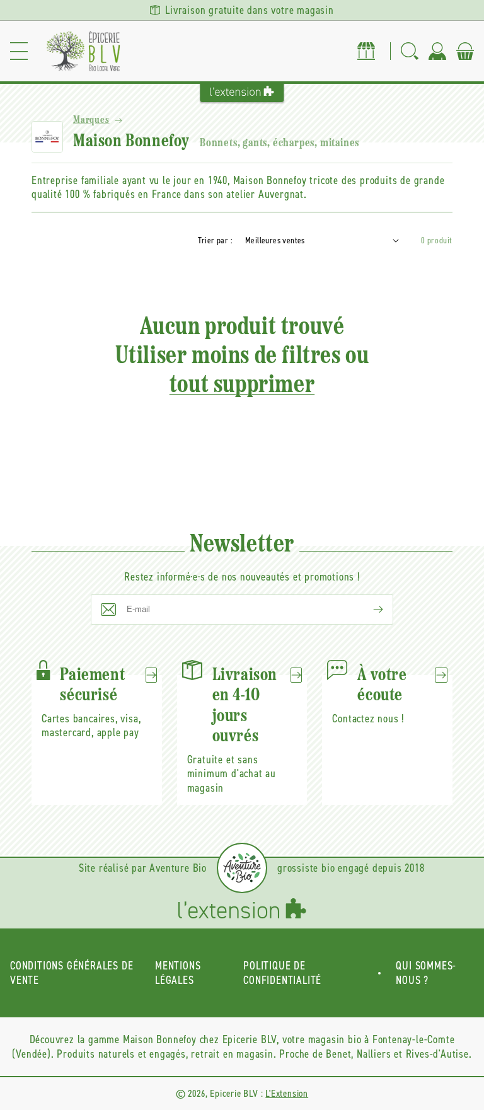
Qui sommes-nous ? (426, 973)
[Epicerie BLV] (83, 51)
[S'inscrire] (368, 609)
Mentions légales (177, 973)
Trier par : (215, 240)
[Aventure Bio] (242, 868)
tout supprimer (242, 385)
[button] (19, 51)
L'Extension (286, 1093)
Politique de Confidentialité (282, 973)
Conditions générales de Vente (71, 973)
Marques (91, 120)
